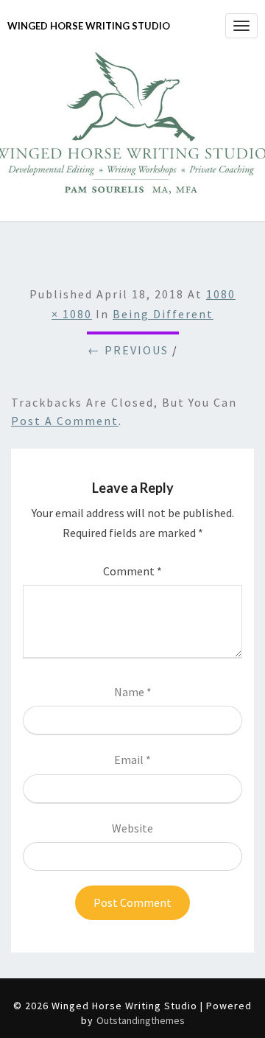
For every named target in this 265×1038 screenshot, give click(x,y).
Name (133, 691)
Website (132, 828)
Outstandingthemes (140, 1020)
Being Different (163, 313)
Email (132, 759)
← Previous (128, 350)
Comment (132, 571)
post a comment (65, 420)
